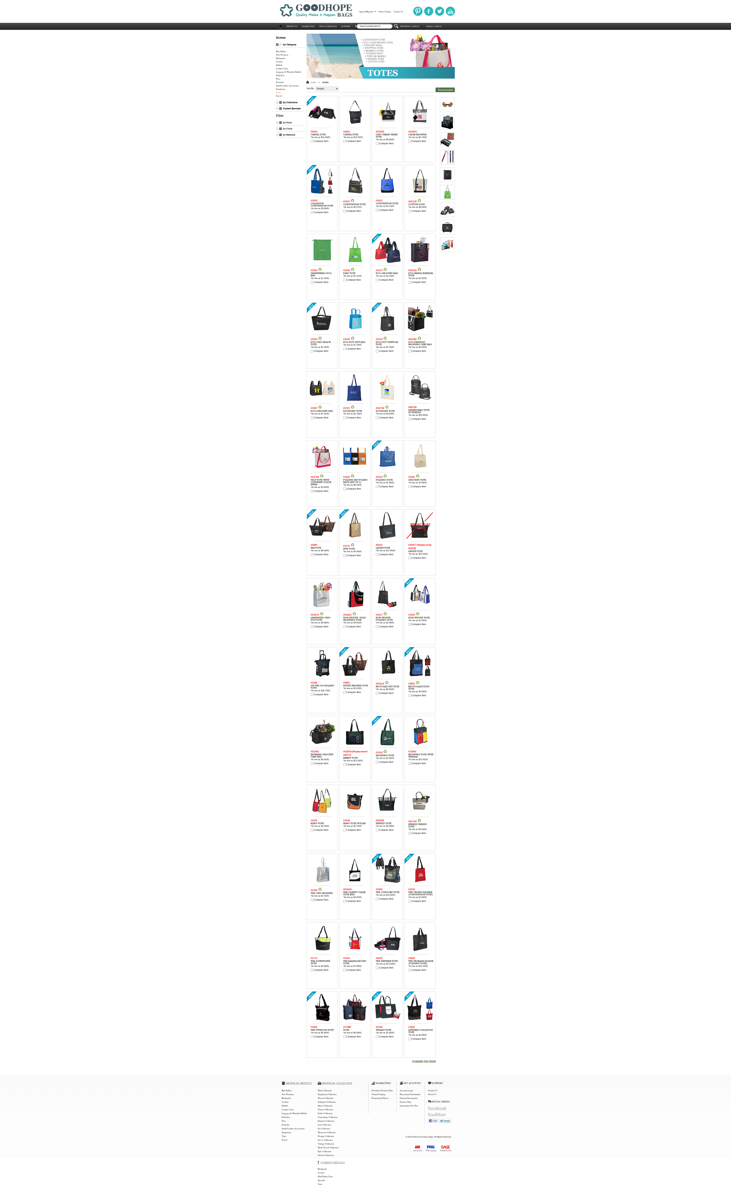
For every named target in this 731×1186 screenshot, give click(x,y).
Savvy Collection (325, 1139)
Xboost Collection (326, 1098)
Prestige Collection (326, 1136)
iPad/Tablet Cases (325, 1176)
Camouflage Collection (328, 1117)
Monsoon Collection (327, 1132)
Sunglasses (280, 89)
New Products (282, 54)
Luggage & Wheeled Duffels (288, 71)
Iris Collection (324, 1128)
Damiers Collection (326, 1120)
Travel (279, 95)
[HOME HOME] (280, 26)
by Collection (290, 102)
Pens (278, 78)
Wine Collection (325, 1090)
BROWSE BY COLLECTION (337, 1083)
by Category (289, 44)
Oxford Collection (326, 1155)
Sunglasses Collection (327, 1094)
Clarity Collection (325, 1109)
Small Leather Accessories (287, 85)
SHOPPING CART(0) (409, 26)
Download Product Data (382, 1090)
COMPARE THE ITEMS (424, 1061)
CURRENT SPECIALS (333, 1162)
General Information (409, 1098)
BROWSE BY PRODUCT (299, 1083)
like (433, 1121)
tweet (445, 1121)
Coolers (279, 61)
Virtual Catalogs (379, 1094)
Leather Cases (282, 68)
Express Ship (405, 1101)
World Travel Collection (328, 1147)
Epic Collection (324, 1151)
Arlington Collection (327, 1101)
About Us (432, 1094)
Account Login (406, 1090)
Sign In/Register (366, 11)
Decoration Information (410, 1094)
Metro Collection (325, 1105)
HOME (313, 82)
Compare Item (320, 141)
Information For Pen (409, 1105)
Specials (321, 1180)
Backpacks (280, 58)
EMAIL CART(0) (434, 26)
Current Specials (292, 108)
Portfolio (280, 82)
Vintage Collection (326, 1143)
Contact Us (398, 11)
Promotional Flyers (380, 1098)
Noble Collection (325, 1113)
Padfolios (280, 75)
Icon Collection (324, 1124)
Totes (278, 92)
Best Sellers (281, 51)
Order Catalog (385, 11)
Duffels (279, 65)
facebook (437, 1108)
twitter (437, 1114)
